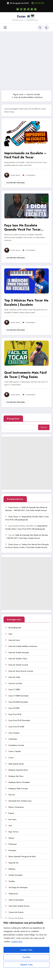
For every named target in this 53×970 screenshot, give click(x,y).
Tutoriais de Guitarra (15, 912)
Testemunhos (13, 893)
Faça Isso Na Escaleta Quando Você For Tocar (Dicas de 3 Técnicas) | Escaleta (22, 227)
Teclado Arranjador (15, 875)
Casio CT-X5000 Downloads (18, 696)
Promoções (12, 850)
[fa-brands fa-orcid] (32, 9)
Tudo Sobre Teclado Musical (18, 906)
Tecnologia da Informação (17, 887)
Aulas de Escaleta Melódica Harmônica (22, 646)
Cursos (10, 757)
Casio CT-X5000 (14, 689)
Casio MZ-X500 (13, 708)
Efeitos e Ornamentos (16, 807)
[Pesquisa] (40, 27)
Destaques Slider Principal (18, 788)
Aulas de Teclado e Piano (17, 658)
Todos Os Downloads (16, 900)
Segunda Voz (13, 862)
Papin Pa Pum (13, 832)
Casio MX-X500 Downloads (18, 702)
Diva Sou (11, 794)
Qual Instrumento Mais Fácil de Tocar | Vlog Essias (25, 375)
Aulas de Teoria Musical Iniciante (20, 671)
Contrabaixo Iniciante (16, 745)
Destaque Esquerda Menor (18, 770)
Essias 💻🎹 (25, 16)
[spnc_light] (46, 27)
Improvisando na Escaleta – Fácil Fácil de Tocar (25, 155)
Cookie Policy (16, 941)
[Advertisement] (26, 60)
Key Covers (12, 819)
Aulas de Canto (14, 640)
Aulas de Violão (14, 677)
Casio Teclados (13, 733)
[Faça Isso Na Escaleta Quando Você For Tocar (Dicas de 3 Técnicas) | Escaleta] (26, 205)
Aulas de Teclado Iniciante (18, 665)
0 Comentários (30, 175)
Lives (10, 825)
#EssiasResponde (14, 627)
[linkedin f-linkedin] (24, 9)
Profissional (12, 844)
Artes (10, 634)
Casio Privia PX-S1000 (16, 726)
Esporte (11, 813)
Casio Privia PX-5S (14, 714)
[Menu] (5, 28)
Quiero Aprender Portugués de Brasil (22, 856)
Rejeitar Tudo (26, 964)
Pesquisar (13, 418)
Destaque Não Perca (15, 776)
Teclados (11, 881)
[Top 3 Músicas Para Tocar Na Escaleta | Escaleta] (26, 281)
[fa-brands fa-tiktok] (28, 9)
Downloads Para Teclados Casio (20, 801)
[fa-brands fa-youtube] (17, 9)
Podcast (11, 838)
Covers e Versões (14, 751)
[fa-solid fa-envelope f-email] (35, 9)
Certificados (12, 739)
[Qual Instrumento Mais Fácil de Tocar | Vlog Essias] (26, 353)
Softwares (11, 869)
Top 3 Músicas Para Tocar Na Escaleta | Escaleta (26, 302)
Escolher (26, 957)
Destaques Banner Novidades (19, 782)
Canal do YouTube (15, 683)
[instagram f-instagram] (21, 9)
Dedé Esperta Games (16, 764)
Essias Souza (15, 175)
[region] (26, 944)
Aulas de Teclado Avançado (18, 652)
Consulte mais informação (15, 183)
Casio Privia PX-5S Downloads (19, 720)
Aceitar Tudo (26, 949)
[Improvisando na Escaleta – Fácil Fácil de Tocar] (26, 133)
